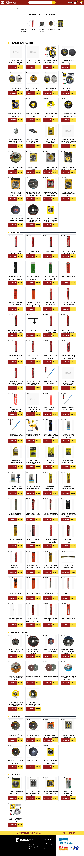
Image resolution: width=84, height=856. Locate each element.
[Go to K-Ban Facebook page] (64, 832)
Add (20, 67)
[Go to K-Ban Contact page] (74, 832)
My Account (32, 849)
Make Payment (33, 847)
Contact (31, 845)
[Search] (54, 2)
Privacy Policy (47, 843)
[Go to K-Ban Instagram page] (67, 832)
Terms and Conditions (49, 845)
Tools (14, 9)
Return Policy (46, 847)
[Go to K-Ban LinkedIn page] (71, 832)
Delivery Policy (47, 849)
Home (9, 9)
